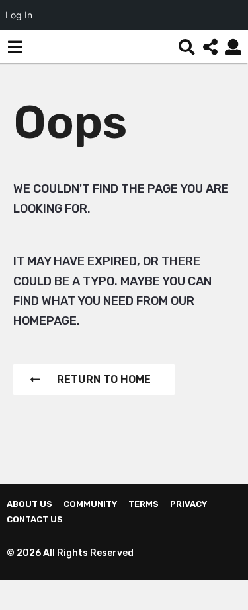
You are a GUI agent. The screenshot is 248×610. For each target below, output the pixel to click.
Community (90, 504)
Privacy (188, 504)
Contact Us (35, 519)
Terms (143, 504)
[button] (15, 47)
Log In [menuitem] (18, 14)
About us (29, 504)
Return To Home (104, 379)
